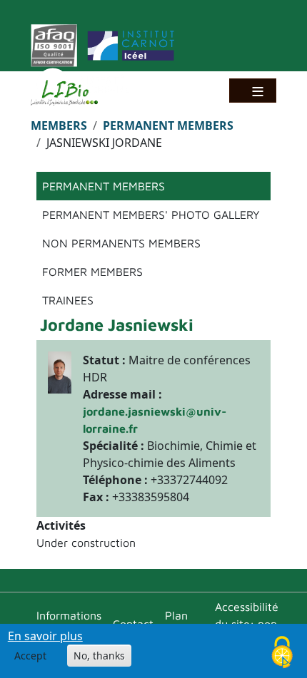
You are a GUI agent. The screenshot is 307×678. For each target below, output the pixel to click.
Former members (92, 271)
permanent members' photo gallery (151, 214)
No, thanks (99, 655)
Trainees (68, 300)
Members (59, 125)
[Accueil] (70, 93)
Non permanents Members (121, 243)
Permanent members (168, 125)
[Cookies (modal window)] (282, 653)
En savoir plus (45, 636)
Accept (30, 655)
